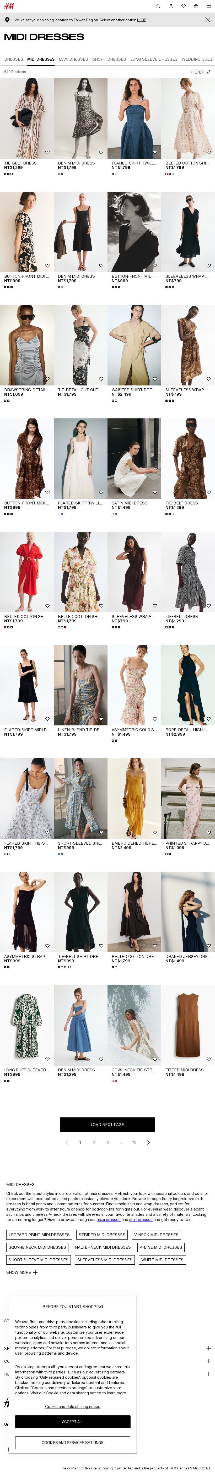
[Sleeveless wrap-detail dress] (188, 232)
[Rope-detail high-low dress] (188, 685)
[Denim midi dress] (81, 118)
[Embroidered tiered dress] (134, 798)
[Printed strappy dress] (188, 798)
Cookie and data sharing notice (72, 1406)
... (121, 1142)
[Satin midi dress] (134, 458)
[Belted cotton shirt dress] (188, 118)
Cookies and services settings (73, 1442)
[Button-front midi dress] (27, 232)
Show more (18, 1272)
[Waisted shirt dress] (134, 345)
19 (135, 1142)
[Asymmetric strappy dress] (27, 912)
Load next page (107, 1124)
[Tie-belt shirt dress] (81, 912)
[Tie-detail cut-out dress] (81, 345)
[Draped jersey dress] (188, 912)
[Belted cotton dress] (134, 912)
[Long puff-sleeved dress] (27, 1025)
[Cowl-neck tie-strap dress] (134, 1025)
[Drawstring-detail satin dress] (27, 345)
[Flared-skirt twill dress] (134, 118)
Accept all (72, 1421)
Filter (198, 72)
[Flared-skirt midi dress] (27, 685)
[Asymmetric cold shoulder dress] (134, 685)
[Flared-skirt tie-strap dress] (27, 798)
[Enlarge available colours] (9, 174)
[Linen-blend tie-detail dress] (81, 685)
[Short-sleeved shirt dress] (81, 798)
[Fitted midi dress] (188, 1025)
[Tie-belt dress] (27, 118)
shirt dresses (141, 1219)
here (141, 20)
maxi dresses (109, 1219)
